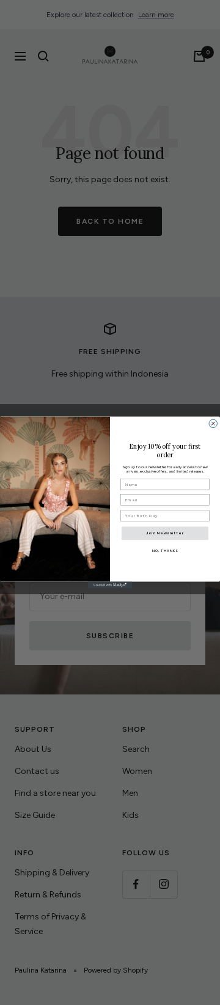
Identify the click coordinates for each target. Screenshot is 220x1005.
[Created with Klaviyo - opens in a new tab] (110, 585)
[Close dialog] (213, 423)
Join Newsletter (165, 533)
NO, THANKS (165, 551)
